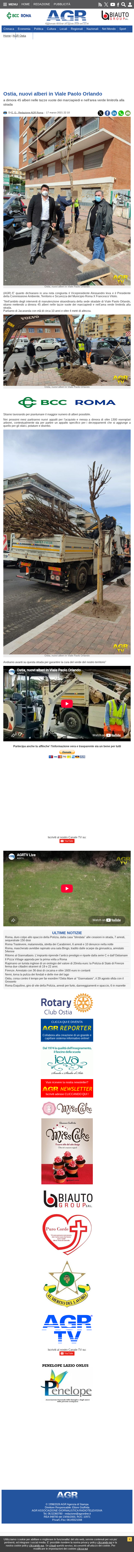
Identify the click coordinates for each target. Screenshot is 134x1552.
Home (7, 35)
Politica (38, 28)
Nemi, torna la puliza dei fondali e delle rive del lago (37, 974)
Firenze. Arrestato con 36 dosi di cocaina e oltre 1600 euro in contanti (47, 970)
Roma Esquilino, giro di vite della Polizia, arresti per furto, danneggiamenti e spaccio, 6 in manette (65, 985)
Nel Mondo (109, 28)
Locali (63, 28)
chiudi (52, 1545)
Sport (122, 28)
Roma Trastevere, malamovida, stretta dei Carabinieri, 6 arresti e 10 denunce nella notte (59, 944)
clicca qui (82, 1548)
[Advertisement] (67, 63)
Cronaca (8, 28)
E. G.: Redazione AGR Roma (27, 112)
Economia (24, 28)
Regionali (77, 28)
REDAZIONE (42, 4)
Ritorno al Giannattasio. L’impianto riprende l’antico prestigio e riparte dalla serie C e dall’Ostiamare (66, 955)
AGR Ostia (19, 35)
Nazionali (92, 28)
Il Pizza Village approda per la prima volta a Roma (36, 959)
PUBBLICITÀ (62, 4)
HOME (25, 4)
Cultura (51, 28)
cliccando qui (104, 1542)
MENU (13, 4)
